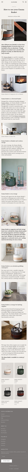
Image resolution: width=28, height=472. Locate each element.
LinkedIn (3, 443)
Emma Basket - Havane (18, 402)
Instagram (3, 439)
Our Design (3, 430)
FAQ (2, 418)
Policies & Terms (5, 420)
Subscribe (6, 460)
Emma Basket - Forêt (18, 380)
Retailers (3, 422)
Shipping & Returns (5, 416)
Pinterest (3, 445)
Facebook (3, 441)
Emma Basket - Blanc (5, 380)
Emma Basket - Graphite (5, 402)
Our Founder (4, 432)
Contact (3, 414)
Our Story (3, 428)
